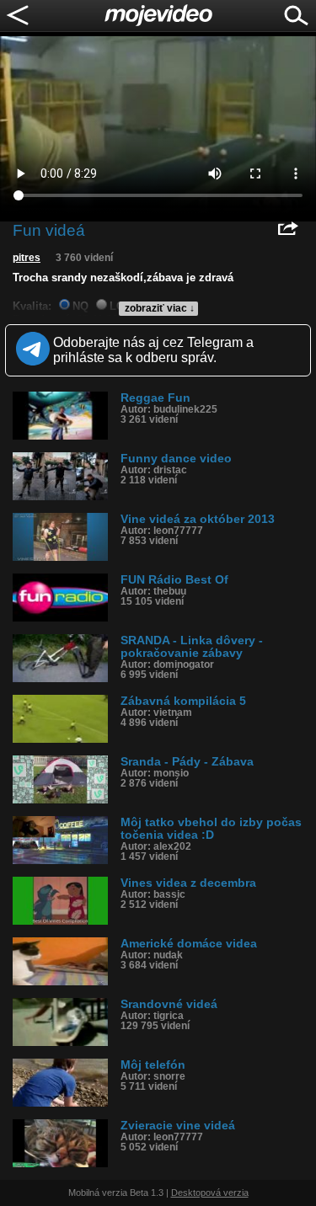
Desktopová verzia (210, 1192)
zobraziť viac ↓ (160, 308)
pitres (26, 258)
